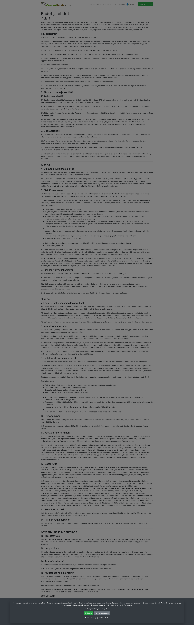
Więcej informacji (90, 618)
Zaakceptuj (88, 613)
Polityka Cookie (104, 618)
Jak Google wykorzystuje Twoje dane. (119, 605)
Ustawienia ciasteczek (101, 613)
